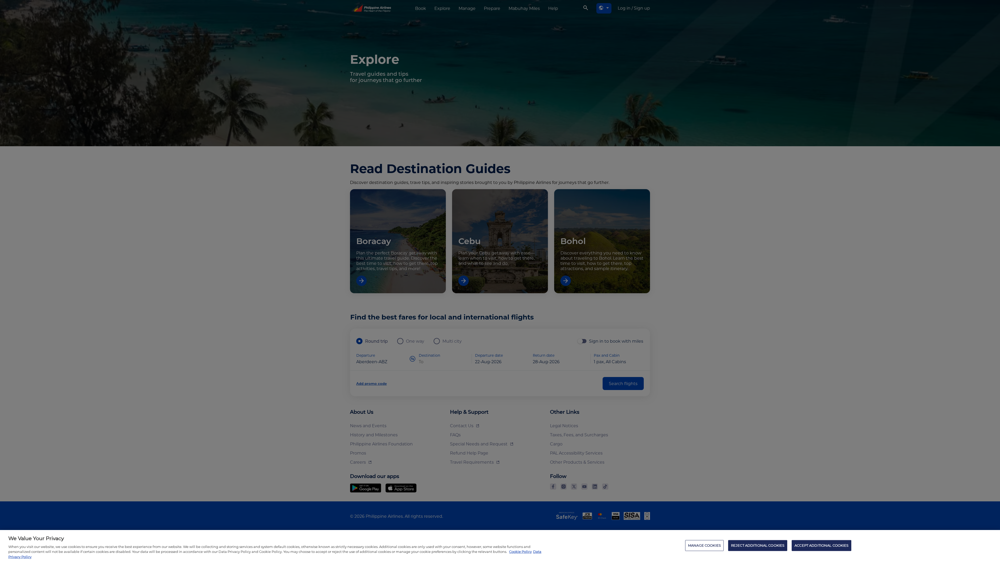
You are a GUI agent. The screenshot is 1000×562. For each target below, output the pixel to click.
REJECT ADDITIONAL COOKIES (757, 545)
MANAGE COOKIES (704, 545)
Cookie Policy (520, 552)
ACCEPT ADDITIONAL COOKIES (821, 545)
